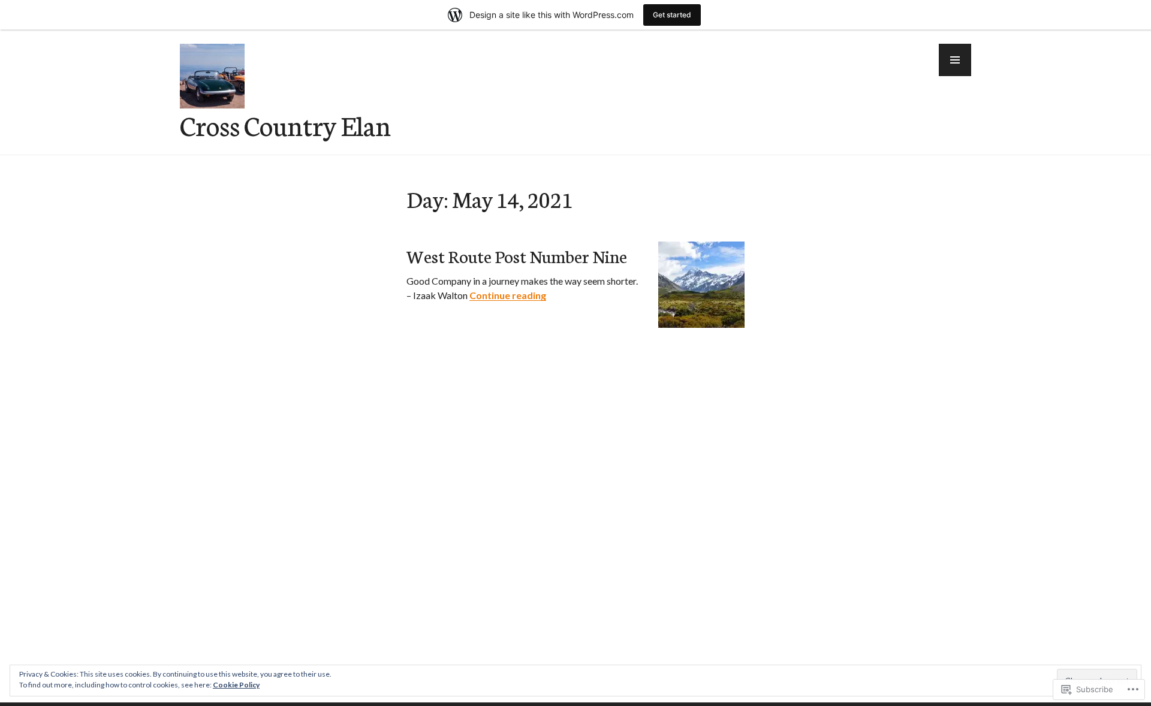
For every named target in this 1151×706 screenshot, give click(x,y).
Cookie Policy (236, 684)
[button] (955, 60)
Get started (672, 14)
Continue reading (507, 295)
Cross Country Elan (285, 124)
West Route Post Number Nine (516, 255)
